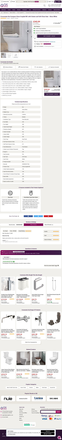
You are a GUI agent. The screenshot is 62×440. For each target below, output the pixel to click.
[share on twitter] (38, 216)
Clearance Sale (6, 1)
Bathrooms (4, 9)
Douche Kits (52, 387)
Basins (14, 9)
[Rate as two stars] (17, 225)
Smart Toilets (23, 387)
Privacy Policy (34, 411)
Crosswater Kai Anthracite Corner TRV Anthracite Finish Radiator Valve (53, 331)
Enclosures (25, 9)
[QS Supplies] (4, 5)
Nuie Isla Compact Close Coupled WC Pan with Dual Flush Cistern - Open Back (52, 371)
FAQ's (20, 418)
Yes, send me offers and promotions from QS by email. (51, 409)
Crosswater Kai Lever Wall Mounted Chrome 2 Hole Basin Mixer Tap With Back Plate (8, 331)
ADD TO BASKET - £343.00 (49, 36)
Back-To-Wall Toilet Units (12, 387)
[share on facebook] (28, 216)
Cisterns (31, 387)
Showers (18, 9)
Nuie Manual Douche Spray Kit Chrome (53, 295)
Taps (30, 9)
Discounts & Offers (23, 412)
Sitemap (21, 414)
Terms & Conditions (36, 412)
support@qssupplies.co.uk (7, 415)
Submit (58, 411)
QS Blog (21, 411)
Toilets (9, 9)
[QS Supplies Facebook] (3, 433)
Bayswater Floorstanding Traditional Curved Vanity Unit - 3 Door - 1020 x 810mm (23, 296)
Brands (13, 1)
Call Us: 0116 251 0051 (56, 4)
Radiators (44, 9)
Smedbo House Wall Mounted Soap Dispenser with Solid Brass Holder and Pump (7, 296)
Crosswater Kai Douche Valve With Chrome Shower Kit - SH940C (38, 331)
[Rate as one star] (16, 225)
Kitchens (50, 9)
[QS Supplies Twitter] (6, 433)
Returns (20, 420)
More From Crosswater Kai (31, 342)
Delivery (33, 409)
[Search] (44, 5)
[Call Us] (49, 5)
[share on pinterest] (48, 216)
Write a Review (33, 224)
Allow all (48, 431)
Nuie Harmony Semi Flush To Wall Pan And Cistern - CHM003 (23, 370)
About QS (21, 409)
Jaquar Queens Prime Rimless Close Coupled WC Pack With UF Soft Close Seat (7, 371)
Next (30, 36)
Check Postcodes (47, 43)
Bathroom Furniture (36, 9)
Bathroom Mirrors (57, 9)
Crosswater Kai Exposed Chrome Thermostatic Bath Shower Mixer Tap (22, 331)
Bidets (37, 387)
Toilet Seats (44, 387)
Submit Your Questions (7, 251)
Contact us (21, 416)
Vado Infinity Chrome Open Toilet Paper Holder (37, 295)
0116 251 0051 (5, 417)
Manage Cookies (47, 433)
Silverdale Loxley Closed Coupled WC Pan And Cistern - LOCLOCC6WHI (38, 371)
